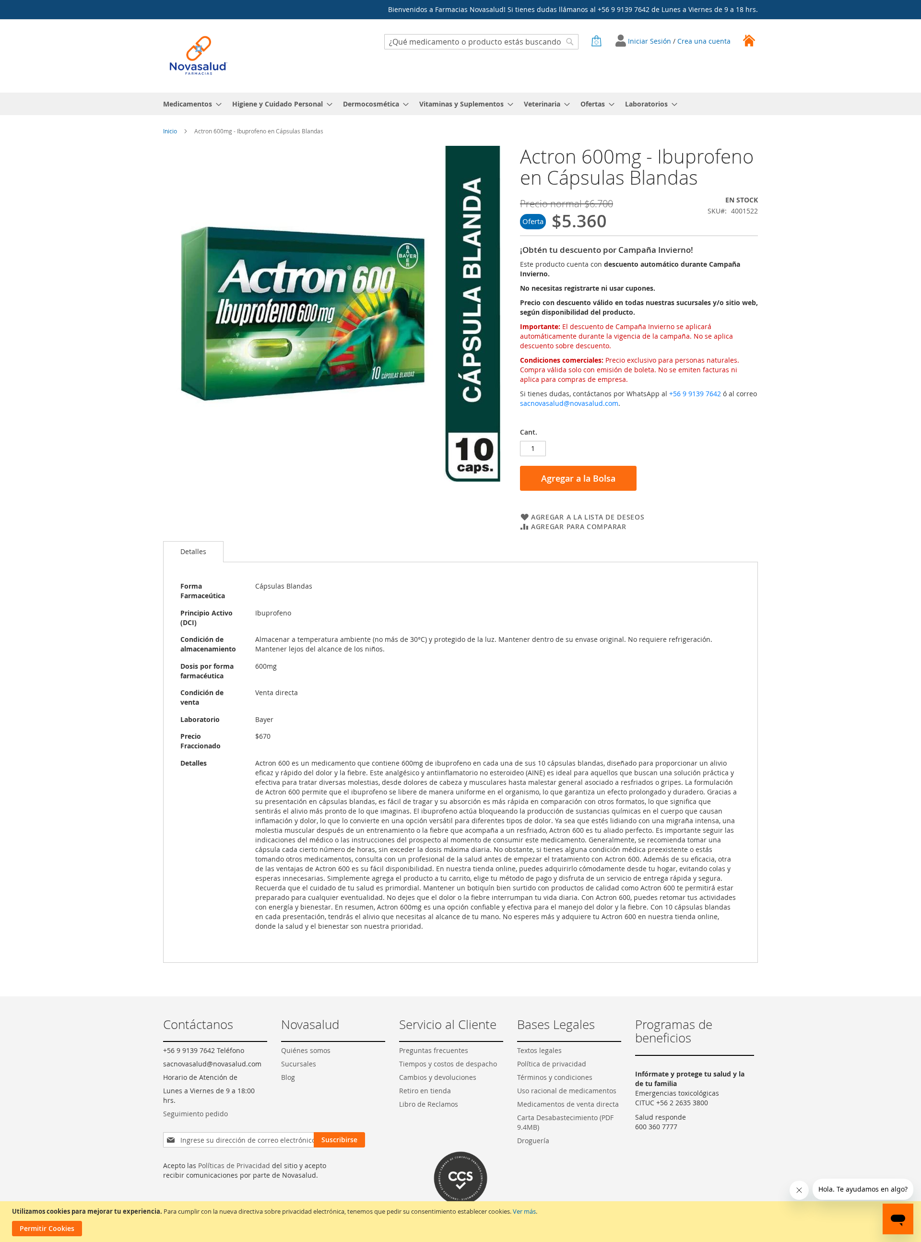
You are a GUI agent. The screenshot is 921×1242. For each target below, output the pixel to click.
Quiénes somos (306, 1050)
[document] (461, 1221)
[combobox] (481, 41)
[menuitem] (189, 104)
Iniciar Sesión (650, 41)
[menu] (461, 104)
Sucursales (298, 1063)
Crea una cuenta (704, 41)
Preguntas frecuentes (433, 1050)
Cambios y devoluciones (437, 1077)
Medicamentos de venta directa (568, 1104)
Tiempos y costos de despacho (448, 1063)
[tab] (193, 551)
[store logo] (198, 55)
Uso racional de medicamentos (566, 1090)
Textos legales (539, 1050)
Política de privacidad (551, 1063)
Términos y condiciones (554, 1077)
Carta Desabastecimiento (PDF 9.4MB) (565, 1122)
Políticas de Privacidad (234, 1165)
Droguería (533, 1140)
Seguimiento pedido (195, 1113)
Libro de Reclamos (428, 1104)
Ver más (524, 1211)
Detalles (193, 551)
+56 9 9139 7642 (695, 393)
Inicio (170, 131)
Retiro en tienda (425, 1090)
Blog (288, 1077)
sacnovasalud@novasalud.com (569, 403)
